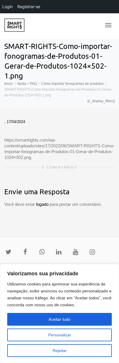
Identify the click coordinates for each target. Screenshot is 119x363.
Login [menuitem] (7, 6)
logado (43, 204)
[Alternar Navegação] (108, 25)
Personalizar (59, 335)
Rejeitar (60, 350)
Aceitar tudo (59, 319)
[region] (59, 313)
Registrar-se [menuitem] (28, 6)
